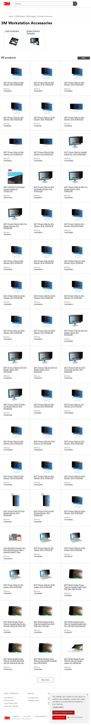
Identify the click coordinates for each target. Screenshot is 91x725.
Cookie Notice (58, 707)
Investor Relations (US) (10, 703)
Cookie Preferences (40, 716)
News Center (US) (33, 698)
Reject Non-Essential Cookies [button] (63, 712)
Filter (84, 58)
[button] (75, 717)
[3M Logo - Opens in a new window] (7, 3)
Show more (45, 680)
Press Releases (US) (33, 700)
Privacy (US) (26, 716)
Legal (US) (15, 716)
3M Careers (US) (9, 700)
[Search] (75, 4)
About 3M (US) (8, 698)
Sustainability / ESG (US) (11, 706)
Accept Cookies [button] (59, 717)
